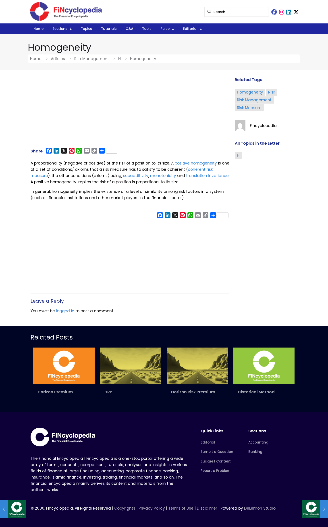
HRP (108, 392)
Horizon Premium (55, 392)
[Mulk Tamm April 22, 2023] (315, 509)
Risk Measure (249, 107)
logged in (65, 311)
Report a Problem (215, 470)
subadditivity (135, 175)
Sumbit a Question (217, 451)
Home (36, 58)
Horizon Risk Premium (193, 392)
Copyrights (125, 508)
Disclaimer (207, 508)
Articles (58, 58)
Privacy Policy (152, 508)
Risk (271, 92)
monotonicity (163, 175)
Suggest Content (216, 461)
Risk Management (91, 58)
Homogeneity (250, 92)
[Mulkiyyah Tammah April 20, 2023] (13, 509)
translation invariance (207, 175)
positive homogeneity (196, 163)
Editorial (208, 442)
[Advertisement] (130, 111)
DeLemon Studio (260, 508)
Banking (255, 451)
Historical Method (256, 392)
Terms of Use (180, 508)
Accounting (258, 442)
